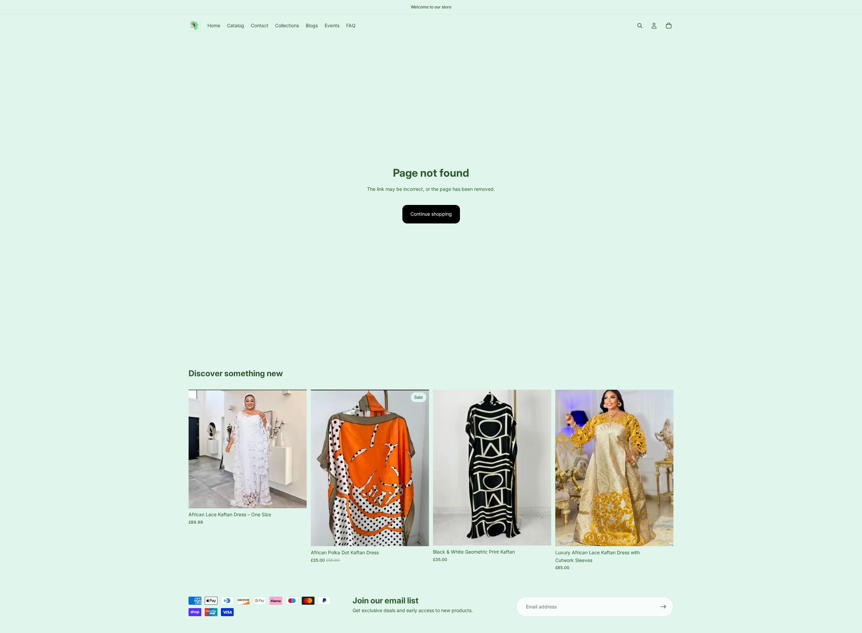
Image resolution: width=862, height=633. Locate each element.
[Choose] (296, 498)
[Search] (639, 25)
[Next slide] (297, 449)
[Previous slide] (199, 449)
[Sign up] (663, 607)
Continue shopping (431, 214)
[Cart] (668, 25)
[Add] (418, 536)
